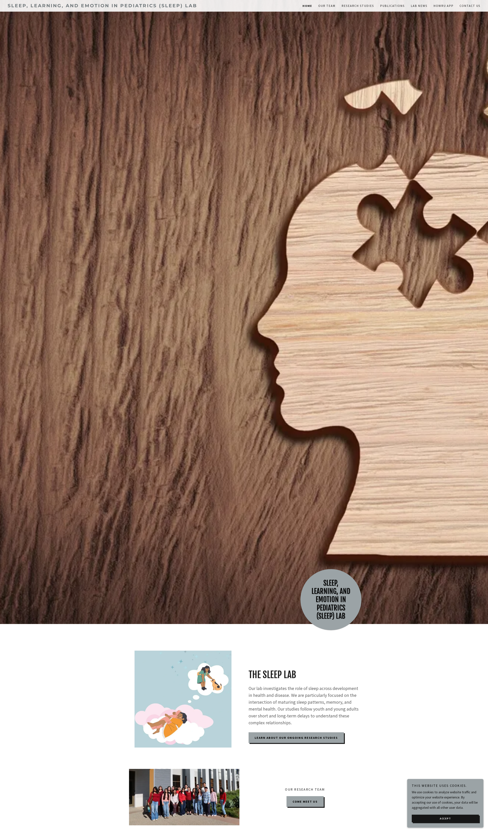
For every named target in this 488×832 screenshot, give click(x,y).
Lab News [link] (419, 6)
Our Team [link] (327, 6)
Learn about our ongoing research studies (296, 738)
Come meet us (305, 801)
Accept (445, 818)
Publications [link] (392, 6)
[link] (126, 6)
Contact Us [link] (470, 6)
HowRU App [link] (443, 6)
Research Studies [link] (358, 6)
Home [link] (307, 6)
